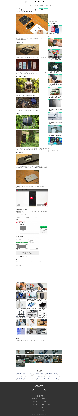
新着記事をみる (34, 398)
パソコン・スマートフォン (43, 8)
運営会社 (42, 410)
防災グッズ (17, 341)
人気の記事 (60, 1)
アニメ (35, 376)
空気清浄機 (19, 373)
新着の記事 (56, 1)
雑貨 (36, 341)
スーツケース (33, 378)
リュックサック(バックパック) (48, 378)
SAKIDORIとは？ (44, 398)
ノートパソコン (36, 373)
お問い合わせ (43, 401)
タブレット (37, 340)
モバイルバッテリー (41, 340)
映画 (24, 376)
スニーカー (26, 378)
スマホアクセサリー (22, 341)
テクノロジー (27, 341)
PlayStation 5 (39, 378)
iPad (27, 340)
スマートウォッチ (56, 376)
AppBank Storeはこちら (21, 256)
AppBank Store (21, 265)
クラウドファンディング (32, 340)
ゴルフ (31, 373)
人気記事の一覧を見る (55, 150)
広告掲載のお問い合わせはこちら (53, 21)
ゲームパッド (50, 373)
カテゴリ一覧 (35, 401)
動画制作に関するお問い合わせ (46, 404)
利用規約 (42, 407)
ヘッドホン (19, 376)
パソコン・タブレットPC (32, 341)
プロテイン (25, 373)
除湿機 (57, 378)
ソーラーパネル (25, 340)
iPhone (17, 340)
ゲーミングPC (19, 378)
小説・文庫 (29, 376)
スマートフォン (20, 340)
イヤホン (56, 373)
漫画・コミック (40, 376)
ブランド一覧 (35, 404)
